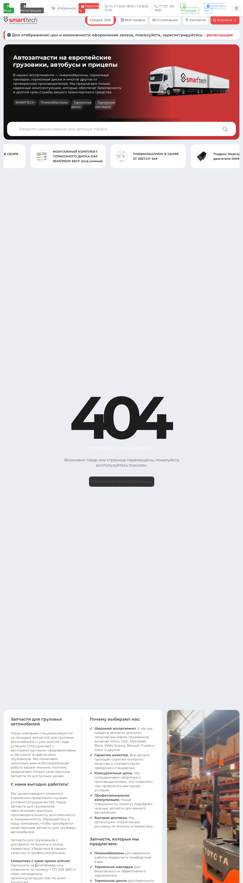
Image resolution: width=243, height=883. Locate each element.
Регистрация (30, 10)
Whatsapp (188, 10)
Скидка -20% (100, 20)
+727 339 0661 (61, 869)
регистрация (219, 35)
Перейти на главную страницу (121, 481)
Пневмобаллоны (54, 102)
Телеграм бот (215, 8)
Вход (7, 10)
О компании (167, 20)
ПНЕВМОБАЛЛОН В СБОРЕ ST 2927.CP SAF (129, 156)
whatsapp (47, 865)
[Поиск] (225, 129)
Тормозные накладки (105, 104)
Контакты (197, 20)
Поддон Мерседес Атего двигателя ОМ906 (207, 156)
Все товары (134, 20)
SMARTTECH (25, 102)
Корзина (89, 8)
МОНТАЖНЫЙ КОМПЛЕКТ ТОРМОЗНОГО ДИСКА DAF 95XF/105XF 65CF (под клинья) (51, 156)
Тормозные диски (81, 104)
